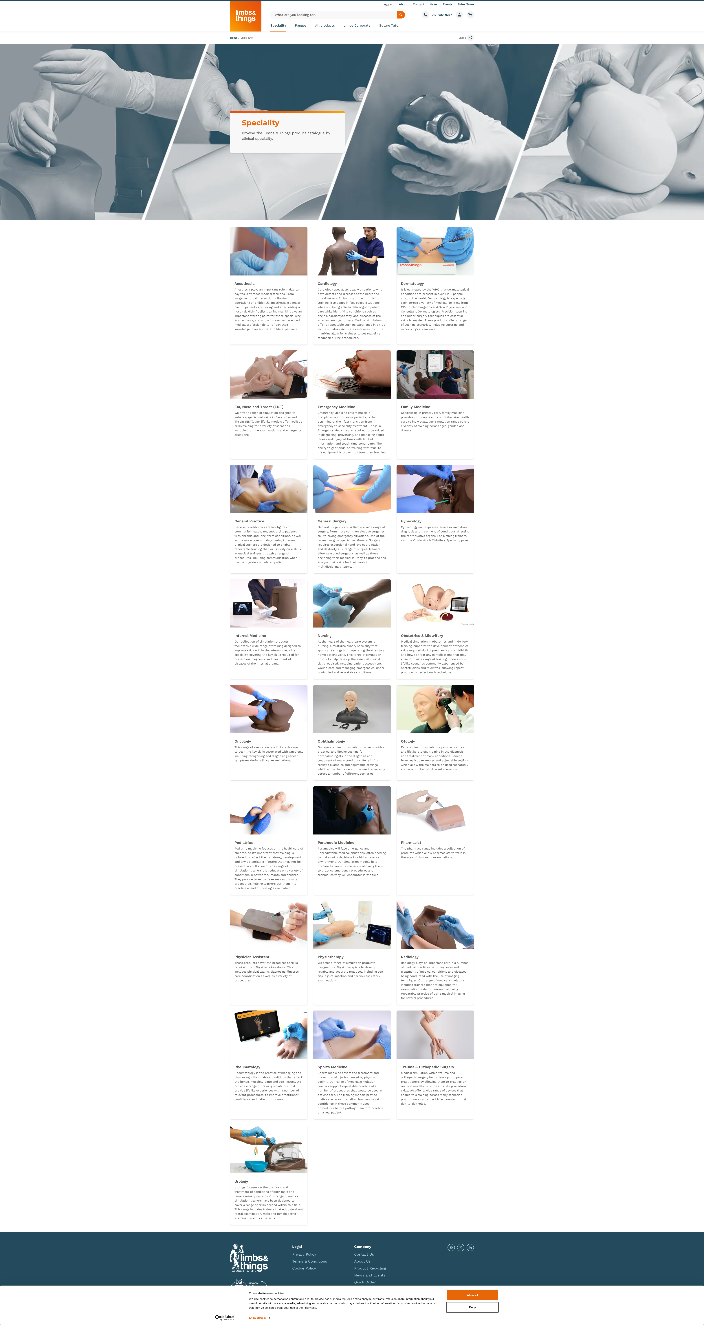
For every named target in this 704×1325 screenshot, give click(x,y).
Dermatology (412, 283)
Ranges (300, 25)
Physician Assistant (252, 957)
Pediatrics (243, 842)
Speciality (278, 25)
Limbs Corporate (357, 25)
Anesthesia (244, 283)
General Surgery (332, 521)
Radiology (410, 957)
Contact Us (364, 1254)
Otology (408, 741)
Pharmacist (411, 842)
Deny (472, 1307)
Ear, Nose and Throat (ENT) (259, 407)
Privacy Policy (304, 1254)
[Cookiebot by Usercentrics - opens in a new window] (225, 1318)
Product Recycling (370, 1268)
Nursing (324, 635)
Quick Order (365, 1282)
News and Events (369, 1275)
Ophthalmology (331, 741)
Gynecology (411, 521)
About (403, 4)
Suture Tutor (389, 25)
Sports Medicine (332, 1067)
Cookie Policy (304, 1268)
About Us (362, 1261)
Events (448, 4)
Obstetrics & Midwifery (422, 635)
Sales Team (466, 4)
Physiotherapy (331, 957)
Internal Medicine (250, 635)
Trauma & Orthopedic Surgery (427, 1067)
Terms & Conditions (309, 1261)
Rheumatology (247, 1067)
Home (233, 37)
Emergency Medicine (336, 407)
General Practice (249, 521)
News (434, 4)
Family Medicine (415, 407)
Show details (257, 1317)
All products (325, 25)
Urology (241, 1181)
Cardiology (327, 283)
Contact (418, 4)
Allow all (472, 1295)
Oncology (242, 741)
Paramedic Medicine (336, 842)
